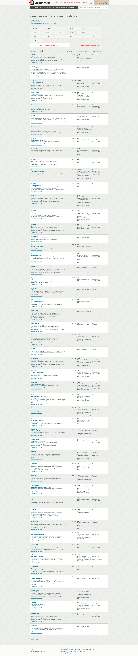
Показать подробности (36, 62)
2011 (83, 36)
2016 (95, 32)
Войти (100, 2)
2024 (71, 29)
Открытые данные (66, 648)
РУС (91, 3)
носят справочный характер (76, 651)
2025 (59, 29)
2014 (47, 36)
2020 (47, 32)
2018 (71, 32)
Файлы (35, 29)
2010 (94, 36)
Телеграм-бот (58, 2)
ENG (91, 2)
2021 (35, 32)
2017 (83, 32)
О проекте (67, 2)
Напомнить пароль (103, 3)
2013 (59, 36)
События (48, 29)
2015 (35, 36)
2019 (59, 32)
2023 (83, 29)
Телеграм (84, 2)
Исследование (75, 2)
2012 (71, 36)
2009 (35, 40)
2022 (94, 29)
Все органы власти (35, 12)
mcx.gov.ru (36, 20)
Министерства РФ (46, 12)
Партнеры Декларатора (67, 653)
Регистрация (105, 2)
